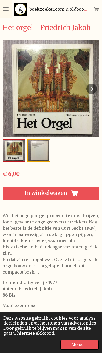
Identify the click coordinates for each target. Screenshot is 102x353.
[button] (14, 150)
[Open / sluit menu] (6, 9)
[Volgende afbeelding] (91, 89)
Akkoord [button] (79, 344)
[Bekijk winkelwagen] (96, 9)
